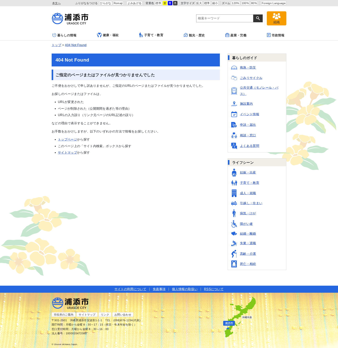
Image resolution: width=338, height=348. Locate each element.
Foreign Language (274, 3)
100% (245, 3)
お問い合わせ (122, 314)
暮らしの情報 (66, 35)
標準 (158, 3)
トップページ (67, 139)
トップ (56, 45)
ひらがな (105, 3)
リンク (105, 314)
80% (254, 3)
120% (235, 3)
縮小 (215, 3)
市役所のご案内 (63, 314)
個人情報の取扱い (185, 289)
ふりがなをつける (86, 3)
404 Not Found (75, 45)
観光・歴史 (197, 35)
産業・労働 (238, 35)
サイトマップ (67, 152)
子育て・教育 (153, 35)
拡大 (199, 3)
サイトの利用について (130, 289)
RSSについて (214, 289)
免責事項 (159, 289)
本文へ (56, 3)
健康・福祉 (111, 35)
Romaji (118, 3)
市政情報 (278, 35)
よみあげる (135, 3)
